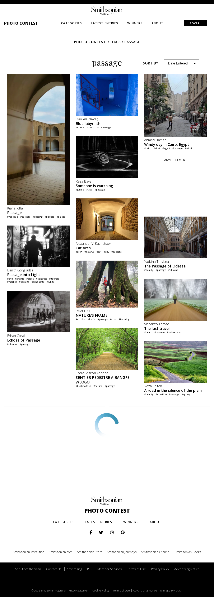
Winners (134, 23)
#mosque (12, 216)
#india (91, 319)
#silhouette (38, 281)
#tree (113, 319)
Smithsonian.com (61, 552)
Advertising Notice (186, 569)
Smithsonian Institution (28, 552)
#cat (99, 251)
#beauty (148, 269)
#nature (97, 385)
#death (148, 332)
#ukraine (173, 269)
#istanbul (12, 344)
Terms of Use (136, 569)
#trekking (124, 319)
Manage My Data (171, 590)
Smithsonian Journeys (122, 552)
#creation (161, 394)
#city (106, 251)
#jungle (80, 189)
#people (49, 216)
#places (61, 216)
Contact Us (53, 569)
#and (10, 278)
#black (30, 278)
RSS (89, 569)
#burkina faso (83, 385)
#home (80, 127)
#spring (186, 394)
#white (51, 281)
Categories (71, 23)
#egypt (166, 148)
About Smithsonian (28, 569)
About (157, 23)
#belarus (89, 251)
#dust (157, 148)
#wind (188, 148)
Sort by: (151, 63)
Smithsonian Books (188, 552)
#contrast (41, 278)
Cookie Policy (101, 590)
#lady (89, 189)
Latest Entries (104, 23)
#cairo (148, 148)
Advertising (74, 569)
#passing (37, 216)
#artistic (19, 278)
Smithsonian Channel (155, 552)
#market (12, 281)
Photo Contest (21, 23)
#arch (79, 251)
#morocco (92, 127)
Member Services (109, 569)
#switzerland (174, 332)
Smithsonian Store (89, 552)
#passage (25, 216)
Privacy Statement (79, 590)
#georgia (54, 278)
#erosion (81, 319)
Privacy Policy (160, 569)
